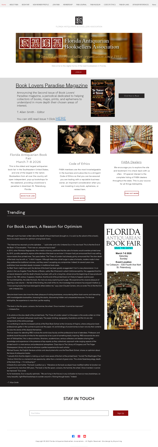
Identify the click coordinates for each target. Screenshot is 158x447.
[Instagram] (79, 436)
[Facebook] (73, 436)
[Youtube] (84, 436)
